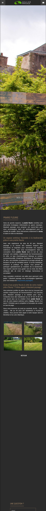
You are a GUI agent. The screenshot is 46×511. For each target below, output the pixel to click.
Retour (24, 355)
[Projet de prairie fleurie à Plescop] (33, 328)
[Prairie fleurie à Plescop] (13, 328)
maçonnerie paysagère (25, 280)
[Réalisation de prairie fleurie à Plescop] (33, 344)
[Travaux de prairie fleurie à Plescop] (13, 344)
